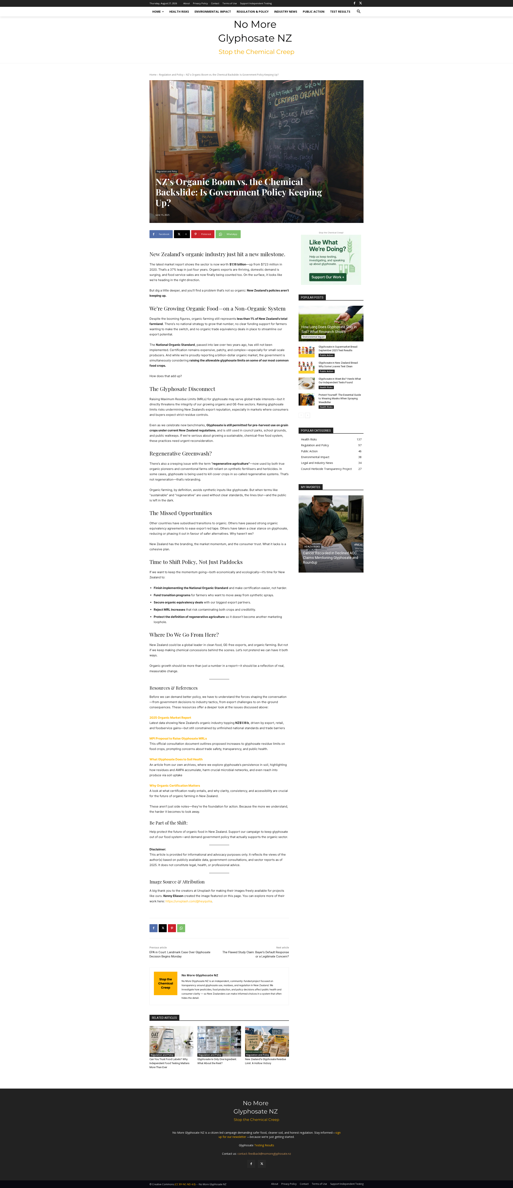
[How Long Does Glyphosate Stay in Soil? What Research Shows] (331, 323)
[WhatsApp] (181, 928)
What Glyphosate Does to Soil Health (176, 759)
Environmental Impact (314, 336)
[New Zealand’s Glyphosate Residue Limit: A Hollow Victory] (267, 1041)
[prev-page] (301, 415)
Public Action (326, 355)
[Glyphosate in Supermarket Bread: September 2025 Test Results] (307, 351)
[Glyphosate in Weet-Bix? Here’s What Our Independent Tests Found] (307, 383)
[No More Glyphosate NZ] (165, 986)
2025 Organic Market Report (170, 717)
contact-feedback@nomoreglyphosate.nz (264, 1154)
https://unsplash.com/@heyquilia (189, 901)
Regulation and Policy (171, 74)
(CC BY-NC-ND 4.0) (185, 1184)
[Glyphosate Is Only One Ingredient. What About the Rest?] (219, 1041)
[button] (359, 11)
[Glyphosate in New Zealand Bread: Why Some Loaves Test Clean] (307, 367)
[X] (360, 3)
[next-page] (307, 415)
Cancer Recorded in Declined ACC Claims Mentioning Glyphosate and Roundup (330, 558)
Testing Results (264, 1145)
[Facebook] (354, 3)
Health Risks (326, 387)
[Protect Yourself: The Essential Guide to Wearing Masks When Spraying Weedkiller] (307, 400)
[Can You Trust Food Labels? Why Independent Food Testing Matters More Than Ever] (171, 1041)
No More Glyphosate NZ (200, 975)
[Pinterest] (172, 928)
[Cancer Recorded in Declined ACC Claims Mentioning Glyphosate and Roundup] (331, 534)
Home (153, 74)
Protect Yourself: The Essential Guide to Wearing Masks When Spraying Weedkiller (340, 398)
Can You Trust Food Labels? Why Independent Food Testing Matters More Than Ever (169, 1063)
